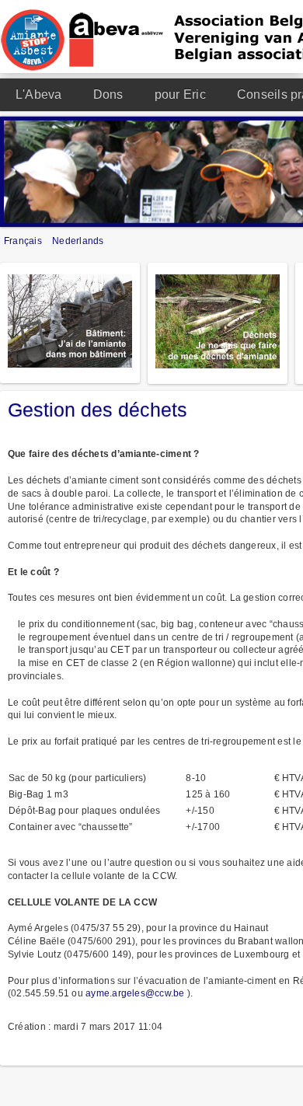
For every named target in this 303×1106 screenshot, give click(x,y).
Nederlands (77, 241)
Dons (108, 94)
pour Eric (180, 94)
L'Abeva (39, 94)
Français (24, 241)
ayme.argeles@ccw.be (135, 993)
